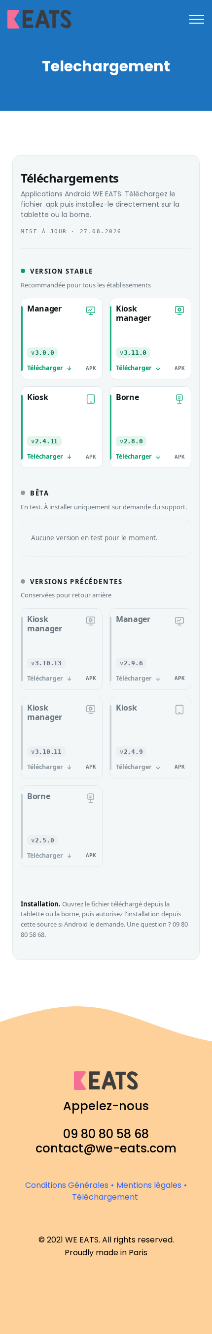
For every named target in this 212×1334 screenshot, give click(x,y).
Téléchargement (105, 1197)
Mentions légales (148, 1185)
